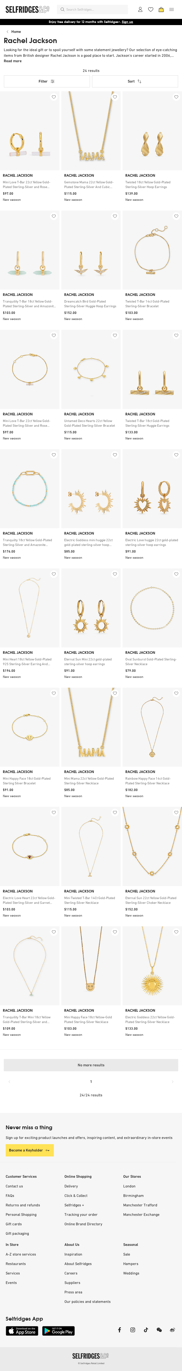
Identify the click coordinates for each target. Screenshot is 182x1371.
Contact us (14, 1186)
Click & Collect (75, 1195)
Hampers (130, 1263)
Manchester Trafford (140, 1205)
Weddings (131, 1273)
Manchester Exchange (141, 1214)
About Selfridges (78, 1263)
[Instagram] (132, 1332)
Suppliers (72, 1282)
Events (11, 1282)
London (129, 1186)
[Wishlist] (150, 9)
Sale (126, 1254)
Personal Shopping (21, 1214)
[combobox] (96, 9)
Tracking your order (81, 1214)
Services (13, 1273)
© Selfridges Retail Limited (91, 1363)
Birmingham (133, 1195)
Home (16, 31)
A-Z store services (21, 1254)
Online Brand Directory (83, 1224)
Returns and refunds (23, 1205)
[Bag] (161, 9)
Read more (13, 61)
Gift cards (14, 1224)
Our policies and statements (87, 1301)
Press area (73, 1292)
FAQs (10, 1195)
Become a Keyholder (26, 1150)
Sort (131, 81)
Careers (70, 1273)
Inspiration (73, 1254)
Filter (43, 81)
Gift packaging (17, 1233)
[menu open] (171, 9)
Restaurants (16, 1263)
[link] (30, 184)
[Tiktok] (146, 1332)
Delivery (71, 1186)
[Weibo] (172, 1332)
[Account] (140, 9)
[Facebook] (119, 1332)
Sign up (127, 22)
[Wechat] (159, 1332)
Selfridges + (74, 1205)
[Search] (62, 9)
